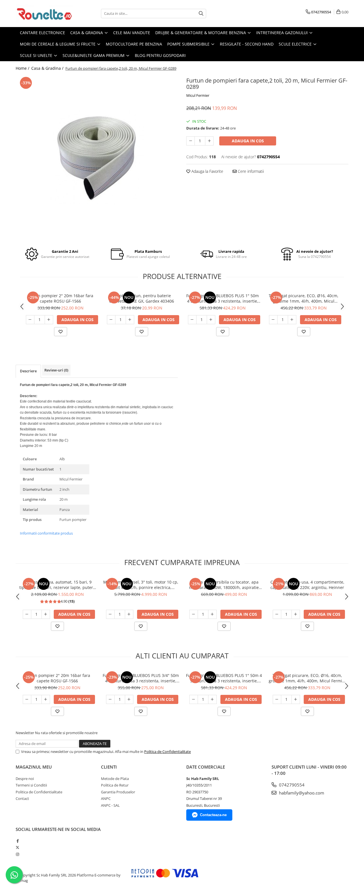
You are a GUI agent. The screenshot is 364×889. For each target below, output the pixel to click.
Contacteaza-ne (213, 815)
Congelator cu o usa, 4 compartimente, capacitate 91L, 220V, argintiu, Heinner (307, 584)
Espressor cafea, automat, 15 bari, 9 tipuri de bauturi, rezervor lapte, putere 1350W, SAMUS (57, 584)
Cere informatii (250, 171)
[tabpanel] (97, 157)
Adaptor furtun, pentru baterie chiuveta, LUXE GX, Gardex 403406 (141, 298)
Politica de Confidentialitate (167, 751)
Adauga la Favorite (206, 171)
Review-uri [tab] (56, 370)
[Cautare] (201, 13)
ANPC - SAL (110, 805)
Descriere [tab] (28, 370)
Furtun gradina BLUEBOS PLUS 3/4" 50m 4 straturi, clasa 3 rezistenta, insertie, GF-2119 (141, 678)
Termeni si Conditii (31, 785)
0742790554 (291, 785)
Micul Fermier (197, 95)
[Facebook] (17, 840)
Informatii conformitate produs (46, 533)
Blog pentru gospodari (160, 55)
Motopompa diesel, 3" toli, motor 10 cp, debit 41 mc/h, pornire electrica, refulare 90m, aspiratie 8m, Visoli (140, 584)
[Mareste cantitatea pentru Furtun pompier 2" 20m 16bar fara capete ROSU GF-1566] (49, 319)
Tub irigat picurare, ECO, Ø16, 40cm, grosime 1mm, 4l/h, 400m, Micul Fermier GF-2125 (303, 298)
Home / (23, 68)
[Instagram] (17, 854)
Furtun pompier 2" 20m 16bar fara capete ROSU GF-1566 (60, 298)
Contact (22, 798)
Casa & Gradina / (48, 68)
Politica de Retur (115, 785)
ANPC (106, 798)
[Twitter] (17, 847)
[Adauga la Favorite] (60, 331)
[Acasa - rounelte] (44, 13)
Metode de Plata (115, 778)
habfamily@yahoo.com (301, 793)
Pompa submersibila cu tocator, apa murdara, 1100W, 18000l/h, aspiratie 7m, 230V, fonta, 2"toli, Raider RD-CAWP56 (224, 584)
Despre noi (25, 778)
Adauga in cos (248, 140)
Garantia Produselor (118, 791)
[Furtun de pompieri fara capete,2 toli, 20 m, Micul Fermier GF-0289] (97, 157)
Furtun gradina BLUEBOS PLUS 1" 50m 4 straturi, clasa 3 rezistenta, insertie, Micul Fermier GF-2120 (222, 298)
